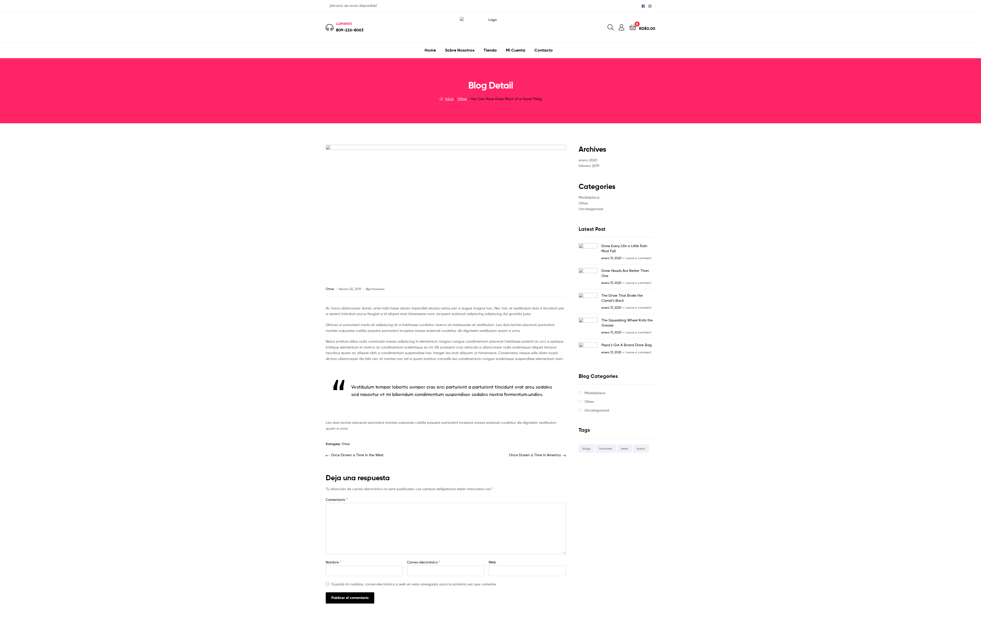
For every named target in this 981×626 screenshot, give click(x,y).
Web (492, 562)
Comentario (337, 499)
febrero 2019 (589, 165)
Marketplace (589, 197)
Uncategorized (591, 209)
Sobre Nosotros (459, 50)
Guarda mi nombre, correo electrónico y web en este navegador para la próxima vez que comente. (413, 584)
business (605, 448)
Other (462, 99)
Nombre (333, 562)
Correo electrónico (423, 562)
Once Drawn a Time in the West (357, 455)
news (624, 448)
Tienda (490, 50)
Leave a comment (638, 258)
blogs (586, 448)
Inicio (449, 99)
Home (430, 50)
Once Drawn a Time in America (535, 455)
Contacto (543, 50)
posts (641, 448)
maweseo (377, 289)
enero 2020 (588, 160)
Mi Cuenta (515, 50)
